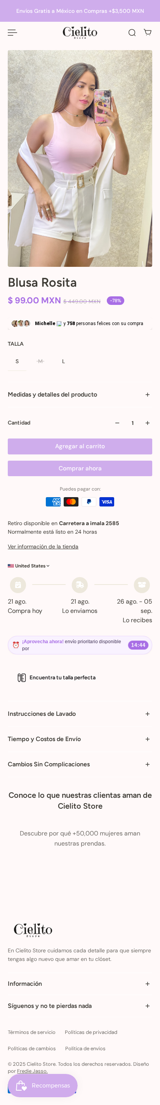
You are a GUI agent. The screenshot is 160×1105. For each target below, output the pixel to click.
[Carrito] (147, 32)
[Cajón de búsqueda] (132, 32)
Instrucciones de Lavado (42, 713)
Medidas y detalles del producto (52, 394)
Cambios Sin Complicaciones (49, 764)
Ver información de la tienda (43, 546)
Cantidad (19, 422)
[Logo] (80, 33)
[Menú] (12, 32)
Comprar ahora (80, 468)
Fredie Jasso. (32, 1071)
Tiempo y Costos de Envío (44, 739)
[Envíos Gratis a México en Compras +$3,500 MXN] (80, 11)
